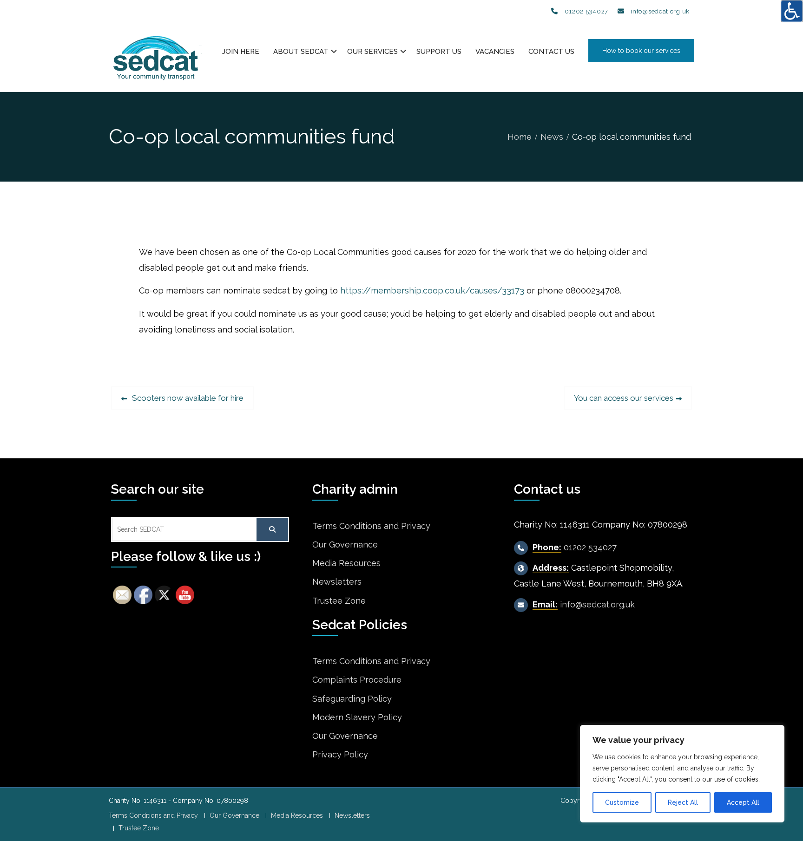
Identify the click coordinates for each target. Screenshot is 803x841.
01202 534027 (586, 11)
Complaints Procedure (357, 680)
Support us (438, 51)
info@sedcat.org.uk (660, 11)
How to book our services (641, 50)
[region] (682, 773)
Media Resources (346, 563)
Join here (240, 51)
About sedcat (301, 51)
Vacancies (494, 51)
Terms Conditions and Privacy (371, 526)
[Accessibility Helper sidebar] (792, 11)
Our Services (372, 51)
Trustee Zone (339, 601)
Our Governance (345, 544)
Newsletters (337, 582)
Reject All (683, 802)
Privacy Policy (340, 754)
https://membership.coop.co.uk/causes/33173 (432, 290)
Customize (622, 802)
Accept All (743, 802)
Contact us (551, 51)
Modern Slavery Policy (357, 717)
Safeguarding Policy (352, 699)
